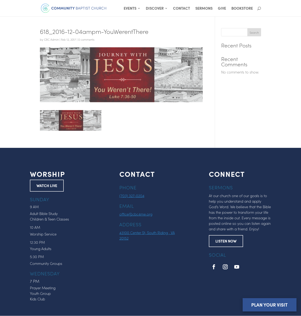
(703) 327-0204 (131, 195)
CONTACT (181, 9)
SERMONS (204, 9)
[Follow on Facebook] (214, 267)
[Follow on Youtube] (237, 267)
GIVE (222, 9)
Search (254, 32)
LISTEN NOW (225, 241)
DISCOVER (155, 9)
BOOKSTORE (242, 9)
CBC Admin (51, 39)
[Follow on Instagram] (225, 267)
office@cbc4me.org (135, 214)
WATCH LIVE (46, 185)
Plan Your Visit (269, 304)
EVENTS (130, 9)
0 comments (86, 39)
